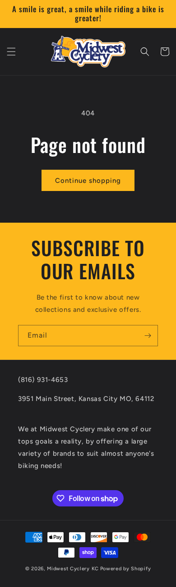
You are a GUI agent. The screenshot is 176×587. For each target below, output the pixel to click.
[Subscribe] (147, 335)
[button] (11, 52)
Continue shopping (88, 181)
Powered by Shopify (125, 569)
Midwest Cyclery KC (73, 569)
